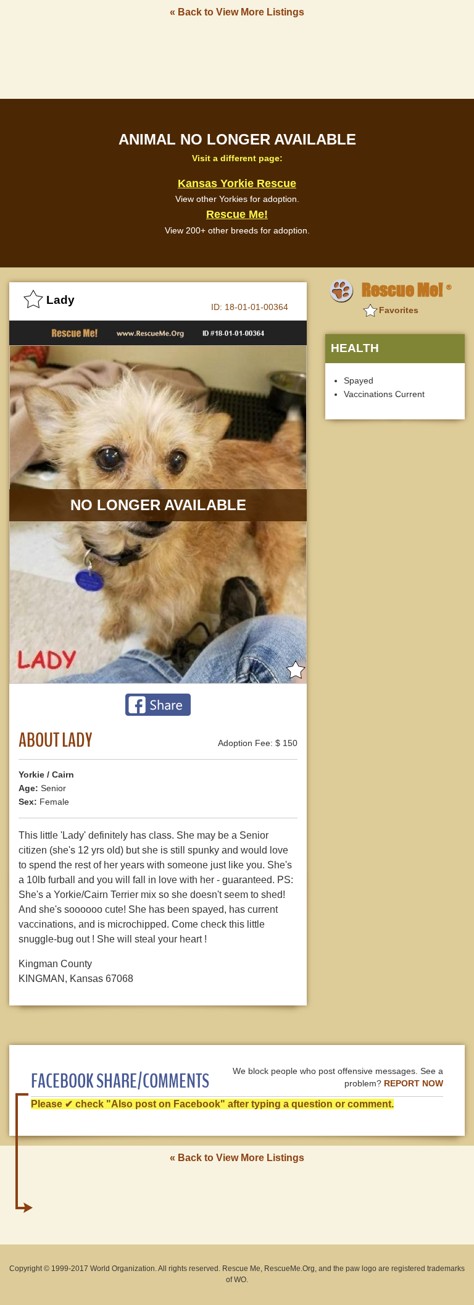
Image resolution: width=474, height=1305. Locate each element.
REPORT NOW (413, 1083)
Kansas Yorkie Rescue (237, 183)
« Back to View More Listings (237, 12)
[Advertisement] (237, 57)
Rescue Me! (237, 214)
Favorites (398, 310)
